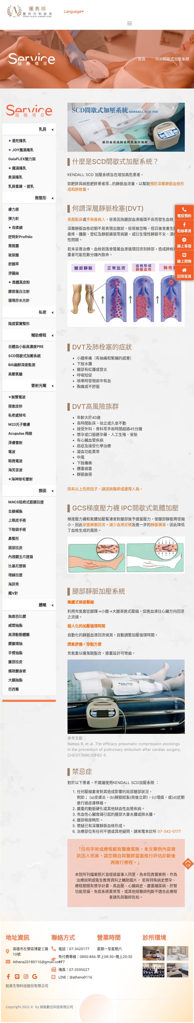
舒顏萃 (13, 264)
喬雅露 (13, 246)
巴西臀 (13, 689)
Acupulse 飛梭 (20, 433)
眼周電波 (15, 461)
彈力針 (13, 218)
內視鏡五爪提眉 (20, 556)
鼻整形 (13, 538)
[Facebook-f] (8, 976)
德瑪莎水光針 (19, 300)
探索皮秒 (15, 406)
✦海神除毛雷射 (20, 479)
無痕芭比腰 (17, 616)
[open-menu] (129, 24)
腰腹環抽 (15, 643)
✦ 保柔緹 (15, 227)
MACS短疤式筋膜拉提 (26, 502)
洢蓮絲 (13, 273)
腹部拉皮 (15, 662)
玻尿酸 (13, 255)
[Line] (17, 976)
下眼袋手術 (17, 529)
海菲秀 (13, 584)
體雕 (42, 604)
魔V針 (13, 593)
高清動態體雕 (19, 634)
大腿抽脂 (15, 680)
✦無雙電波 (17, 397)
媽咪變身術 (17, 671)
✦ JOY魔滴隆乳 (21, 150)
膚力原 (13, 209)
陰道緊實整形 (19, 323)
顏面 (42, 490)
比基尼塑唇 (17, 566)
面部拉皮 (15, 547)
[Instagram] (25, 976)
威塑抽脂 (15, 625)
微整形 (40, 197)
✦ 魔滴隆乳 (17, 168)
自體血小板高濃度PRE (26, 346)
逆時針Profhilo (20, 237)
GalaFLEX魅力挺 (22, 159)
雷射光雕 (38, 385)
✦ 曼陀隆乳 (17, 140)
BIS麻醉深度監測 (21, 365)
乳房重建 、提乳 (21, 186)
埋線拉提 (15, 575)
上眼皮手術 (17, 520)
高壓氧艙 (15, 374)
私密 (42, 312)
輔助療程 (38, 335)
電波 (11, 451)
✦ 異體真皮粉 (19, 282)
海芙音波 (15, 470)
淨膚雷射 (15, 442)
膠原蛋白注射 (19, 291)
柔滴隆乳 (15, 177)
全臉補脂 (15, 511)
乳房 (42, 129)
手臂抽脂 (15, 653)
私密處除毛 (17, 415)
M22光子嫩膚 (19, 424)
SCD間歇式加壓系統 (24, 356)
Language (72, 11)
